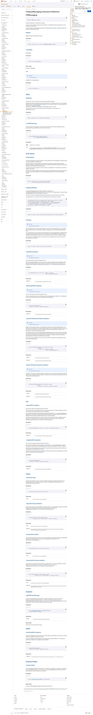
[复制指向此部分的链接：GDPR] (31, 628)
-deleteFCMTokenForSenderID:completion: (37, 365)
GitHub (15, 703)
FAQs (67, 703)
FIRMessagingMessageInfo (36, 610)
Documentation (4, 4)
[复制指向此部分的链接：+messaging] (33, 49)
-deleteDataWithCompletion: (33, 632)
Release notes (69, 701)
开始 (89, 11)
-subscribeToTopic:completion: (34, 503)
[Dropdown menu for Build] (13, 1)
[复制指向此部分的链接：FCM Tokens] (35, 153)
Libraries (15, 701)
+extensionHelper (30, 665)
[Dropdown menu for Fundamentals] (12, 6)
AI (14, 6)
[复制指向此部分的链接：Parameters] (32, 142)
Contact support (69, 697)
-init (27, 71)
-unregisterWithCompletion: (33, 440)
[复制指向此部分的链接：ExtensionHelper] (38, 661)
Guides (15, 697)
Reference (28, 6)
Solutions (20, 1)
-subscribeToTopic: (31, 477)
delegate (28, 32)
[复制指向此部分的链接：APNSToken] (33, 98)
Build (11, 1)
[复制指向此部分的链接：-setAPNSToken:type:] (38, 123)
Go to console (86, 1)
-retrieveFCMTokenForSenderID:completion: (37, 318)
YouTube (41, 701)
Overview (2, 6)
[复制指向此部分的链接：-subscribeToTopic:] (37, 477)
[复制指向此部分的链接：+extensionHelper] (36, 665)
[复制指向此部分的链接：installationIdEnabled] (38, 187)
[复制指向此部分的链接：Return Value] (32, 66)
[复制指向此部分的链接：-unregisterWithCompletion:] (42, 440)
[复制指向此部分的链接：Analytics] (33, 591)
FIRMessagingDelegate (48, 44)
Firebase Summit (43, 698)
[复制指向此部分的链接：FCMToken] (32, 220)
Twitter (41, 700)
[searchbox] (6, 9)
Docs (29, 1)
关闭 (84, 11)
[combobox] (65, 1)
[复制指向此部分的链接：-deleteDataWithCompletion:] (42, 632)
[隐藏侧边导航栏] (12, 713)
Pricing (25, 1)
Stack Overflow (69, 698)
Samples (33, 6)
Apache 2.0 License (30, 689)
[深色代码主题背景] (66, 18)
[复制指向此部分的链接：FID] (29, 401)
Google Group (69, 700)
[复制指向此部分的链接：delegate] (31, 32)
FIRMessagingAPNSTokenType (41, 137)
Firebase (27, 9)
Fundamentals (8, 6)
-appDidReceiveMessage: (32, 595)
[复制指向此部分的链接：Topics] (31, 474)
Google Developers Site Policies (43, 689)
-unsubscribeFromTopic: (32, 534)
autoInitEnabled (30, 157)
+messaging (29, 49)
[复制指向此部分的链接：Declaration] (32, 38)
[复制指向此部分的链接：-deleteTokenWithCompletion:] (43, 285)
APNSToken (29, 98)
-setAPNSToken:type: (31, 123)
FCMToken (28, 220)
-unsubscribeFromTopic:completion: (35, 560)
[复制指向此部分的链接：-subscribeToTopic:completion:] (43, 503)
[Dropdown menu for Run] (17, 1)
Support (34, 1)
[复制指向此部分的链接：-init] (29, 71)
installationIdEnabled (31, 187)
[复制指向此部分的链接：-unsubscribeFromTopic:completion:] (46, 560)
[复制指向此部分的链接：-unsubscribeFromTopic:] (39, 534)
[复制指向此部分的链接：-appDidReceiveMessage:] (40, 595)
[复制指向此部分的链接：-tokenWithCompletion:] (39, 252)
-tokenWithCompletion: (32, 252)
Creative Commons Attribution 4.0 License (52, 688)
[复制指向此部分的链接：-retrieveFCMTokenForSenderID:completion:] (50, 318)
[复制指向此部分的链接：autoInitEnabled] (35, 157)
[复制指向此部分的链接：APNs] (31, 94)
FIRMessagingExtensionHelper (37, 679)
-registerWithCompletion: (32, 405)
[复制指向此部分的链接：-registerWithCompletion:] (40, 405)
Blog (82, 1)
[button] (5, 15)
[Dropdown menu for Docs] (31, 1)
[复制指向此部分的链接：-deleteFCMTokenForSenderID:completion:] (49, 365)
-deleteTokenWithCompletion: (34, 286)
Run (15, 1)
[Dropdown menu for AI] (16, 6)
